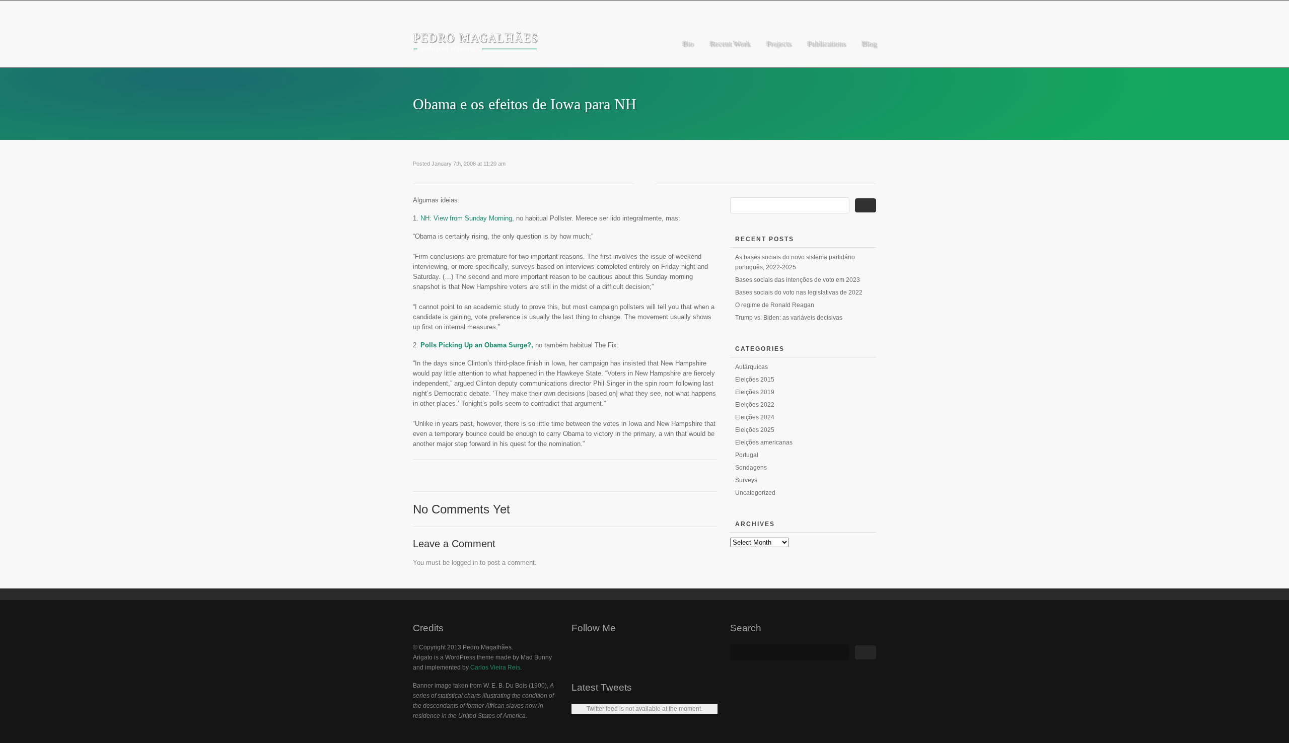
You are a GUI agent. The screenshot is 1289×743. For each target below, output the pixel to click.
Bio (687, 43)
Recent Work (729, 43)
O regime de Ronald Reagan (774, 305)
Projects (778, 43)
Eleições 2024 (754, 417)
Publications (826, 43)
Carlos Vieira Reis (495, 667)
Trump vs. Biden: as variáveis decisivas (788, 317)
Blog (868, 43)
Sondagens (751, 467)
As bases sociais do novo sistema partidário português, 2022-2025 (795, 262)
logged (461, 562)
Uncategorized (755, 492)
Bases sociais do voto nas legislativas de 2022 (799, 292)
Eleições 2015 (754, 379)
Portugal (746, 455)
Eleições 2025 (754, 429)
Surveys (746, 480)
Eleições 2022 (754, 404)
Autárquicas (751, 366)
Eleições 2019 (754, 392)
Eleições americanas (764, 442)
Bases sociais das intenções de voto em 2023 (797, 279)
